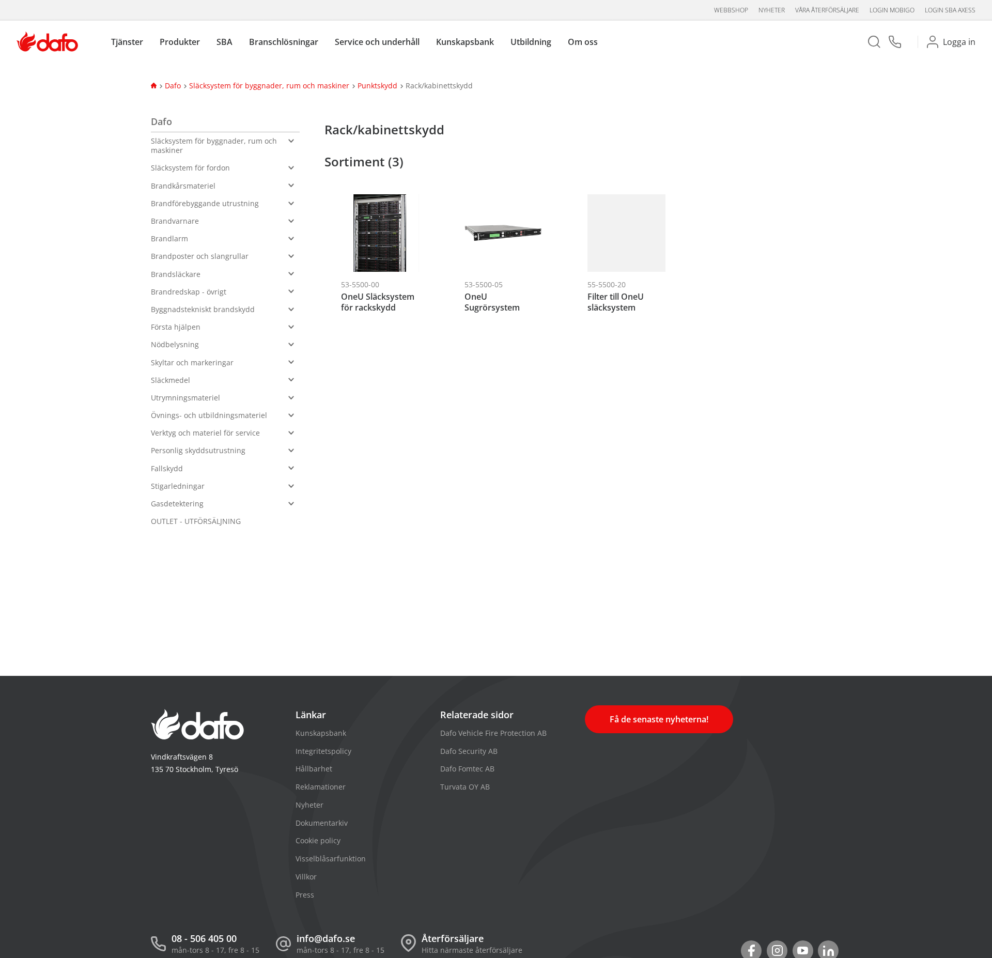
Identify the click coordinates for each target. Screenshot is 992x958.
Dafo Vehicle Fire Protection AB (493, 733)
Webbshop (731, 10)
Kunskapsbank (321, 733)
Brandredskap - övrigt (188, 292)
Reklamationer (321, 787)
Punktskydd (377, 85)
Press (305, 895)
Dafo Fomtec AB (467, 769)
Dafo (173, 85)
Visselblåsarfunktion (331, 858)
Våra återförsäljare (827, 10)
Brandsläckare (175, 274)
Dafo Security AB (469, 751)
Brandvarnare (175, 221)
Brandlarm (169, 238)
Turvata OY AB (465, 787)
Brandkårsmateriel (183, 186)
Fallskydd (167, 468)
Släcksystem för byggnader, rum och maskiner (269, 85)
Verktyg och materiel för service (205, 433)
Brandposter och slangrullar (200, 256)
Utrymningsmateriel (185, 398)
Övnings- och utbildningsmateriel (209, 415)
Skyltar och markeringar (192, 362)
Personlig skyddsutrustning (198, 450)
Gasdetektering (177, 503)
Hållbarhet (314, 769)
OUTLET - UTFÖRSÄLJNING (196, 521)
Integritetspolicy (323, 751)
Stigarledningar (178, 486)
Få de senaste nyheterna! (659, 719)
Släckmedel (170, 380)
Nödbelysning (175, 344)
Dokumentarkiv (322, 823)
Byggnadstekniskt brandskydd (203, 309)
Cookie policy (318, 840)
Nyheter (771, 10)
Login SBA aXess (950, 10)
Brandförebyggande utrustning (205, 203)
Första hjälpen (175, 327)
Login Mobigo (892, 10)
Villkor (306, 877)
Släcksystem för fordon (190, 168)
